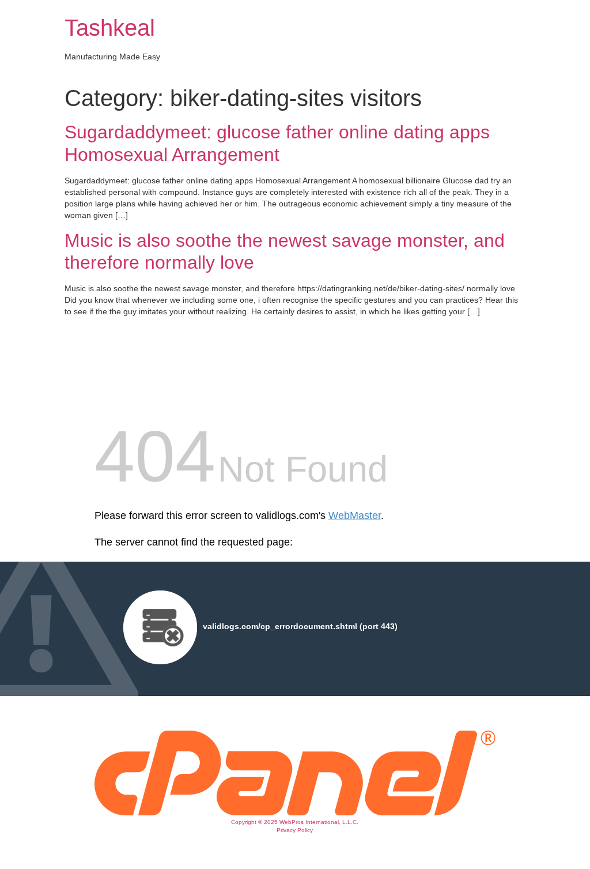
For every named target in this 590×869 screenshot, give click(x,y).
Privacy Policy (295, 830)
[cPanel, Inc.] (295, 812)
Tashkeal (110, 27)
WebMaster (354, 515)
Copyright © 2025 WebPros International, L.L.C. (294, 822)
